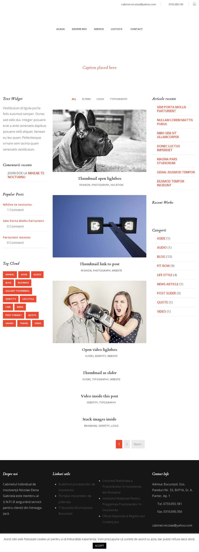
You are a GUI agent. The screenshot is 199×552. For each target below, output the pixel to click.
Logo (100, 99)
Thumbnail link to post (99, 264)
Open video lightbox (99, 349)
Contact (136, 29)
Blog (8, 282)
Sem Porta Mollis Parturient (23, 221)
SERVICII (99, 29)
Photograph (100, 185)
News (20, 306)
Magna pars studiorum (167, 161)
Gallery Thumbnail (17, 290)
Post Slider (166, 293)
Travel (24, 323)
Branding (90, 425)
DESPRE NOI (79, 29)
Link (7, 306)
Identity (100, 356)
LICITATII (116, 29)
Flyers (86, 99)
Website (117, 270)
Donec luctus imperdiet (168, 148)
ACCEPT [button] (99, 545)
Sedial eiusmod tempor (176, 172)
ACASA (60, 29)
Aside (24, 274)
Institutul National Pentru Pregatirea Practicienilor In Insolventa (121, 504)
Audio (37, 274)
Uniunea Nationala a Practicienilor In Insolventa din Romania (121, 487)
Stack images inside (99, 419)
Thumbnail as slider (100, 372)
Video (38, 323)
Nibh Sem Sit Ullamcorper (168, 135)
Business (23, 282)
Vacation (117, 185)
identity (10, 298)
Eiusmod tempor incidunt (170, 183)
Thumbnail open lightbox (99, 178)
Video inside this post (99, 396)
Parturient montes (16, 237)
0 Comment (15, 226)
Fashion (84, 185)
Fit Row (163, 266)
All (74, 99)
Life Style (28, 298)
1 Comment (15, 210)
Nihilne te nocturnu (17, 204)
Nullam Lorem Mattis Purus (175, 122)
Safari (9, 323)
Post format (13, 315)
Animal (9, 274)
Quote (32, 315)
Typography (118, 99)
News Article (167, 284)
